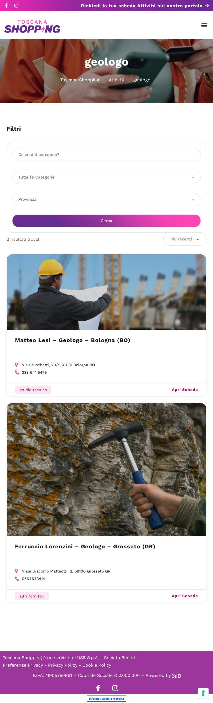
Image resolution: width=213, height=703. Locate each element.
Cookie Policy (96, 665)
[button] (204, 25)
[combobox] (185, 239)
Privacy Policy (62, 665)
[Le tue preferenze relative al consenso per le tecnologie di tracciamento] (203, 693)
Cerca (106, 220)
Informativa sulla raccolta (106, 698)
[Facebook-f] (6, 5)
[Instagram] (16, 5)
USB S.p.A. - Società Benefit (107, 657)
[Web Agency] (176, 675)
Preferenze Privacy (23, 665)
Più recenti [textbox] (181, 239)
